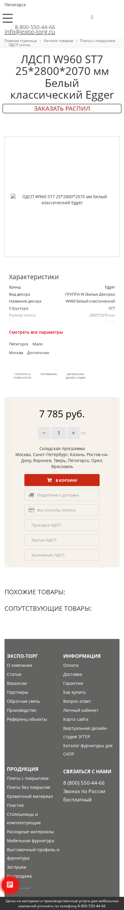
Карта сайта (75, 719)
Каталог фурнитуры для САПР (88, 750)
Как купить (74, 692)
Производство (21, 710)
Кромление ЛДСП (48, 555)
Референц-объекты (27, 719)
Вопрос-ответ (77, 701)
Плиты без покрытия (28, 787)
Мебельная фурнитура (30, 840)
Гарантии (73, 683)
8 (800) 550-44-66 (84, 782)
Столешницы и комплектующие (24, 818)
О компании (19, 665)
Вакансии (17, 683)
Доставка (72, 674)
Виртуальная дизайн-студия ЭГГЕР (85, 732)
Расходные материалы (30, 831)
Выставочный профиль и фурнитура (33, 854)
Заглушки (16, 867)
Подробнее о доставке (58, 495)
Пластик (15, 805)
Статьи (14, 674)
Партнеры (17, 692)
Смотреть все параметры (36, 332)
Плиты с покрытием (27, 778)
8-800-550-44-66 (35, 27)
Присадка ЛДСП (46, 525)
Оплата (71, 665)
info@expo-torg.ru (30, 32)
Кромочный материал (30, 796)
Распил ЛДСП (44, 540)
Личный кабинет (80, 710)
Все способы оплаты (56, 510)
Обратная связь (23, 701)
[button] (111, 19)
